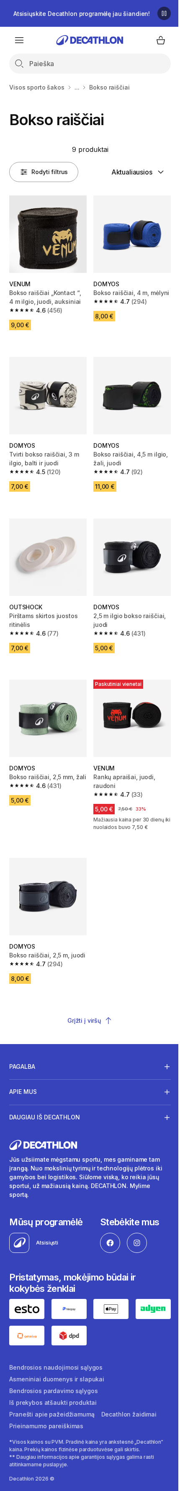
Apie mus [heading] (23, 1084)
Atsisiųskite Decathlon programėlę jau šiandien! (81, 13)
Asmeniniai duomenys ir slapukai (56, 1370)
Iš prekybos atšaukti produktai (53, 1393)
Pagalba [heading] (22, 1059)
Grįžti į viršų (84, 1020)
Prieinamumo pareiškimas (46, 1417)
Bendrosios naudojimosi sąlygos (56, 1358)
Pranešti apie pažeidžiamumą (51, 1405)
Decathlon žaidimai (129, 1405)
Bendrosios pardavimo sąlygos (53, 1382)
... (77, 87)
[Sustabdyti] (164, 13)
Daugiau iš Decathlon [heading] (44, 1110)
